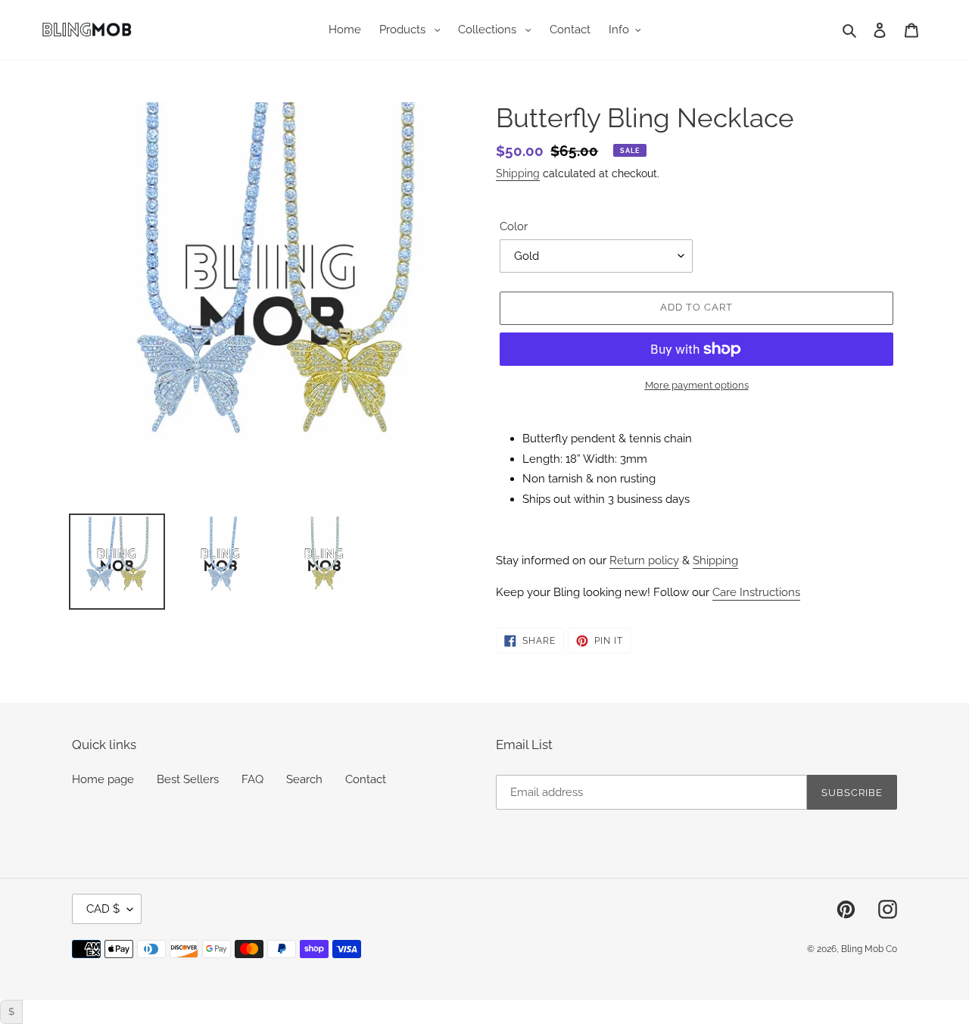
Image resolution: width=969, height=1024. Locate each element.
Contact (365, 779)
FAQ (252, 779)
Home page (103, 779)
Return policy (644, 560)
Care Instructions (756, 592)
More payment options (697, 385)
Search (304, 779)
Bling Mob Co (869, 949)
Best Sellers (188, 779)
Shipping (518, 173)
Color (514, 226)
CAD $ (103, 909)
